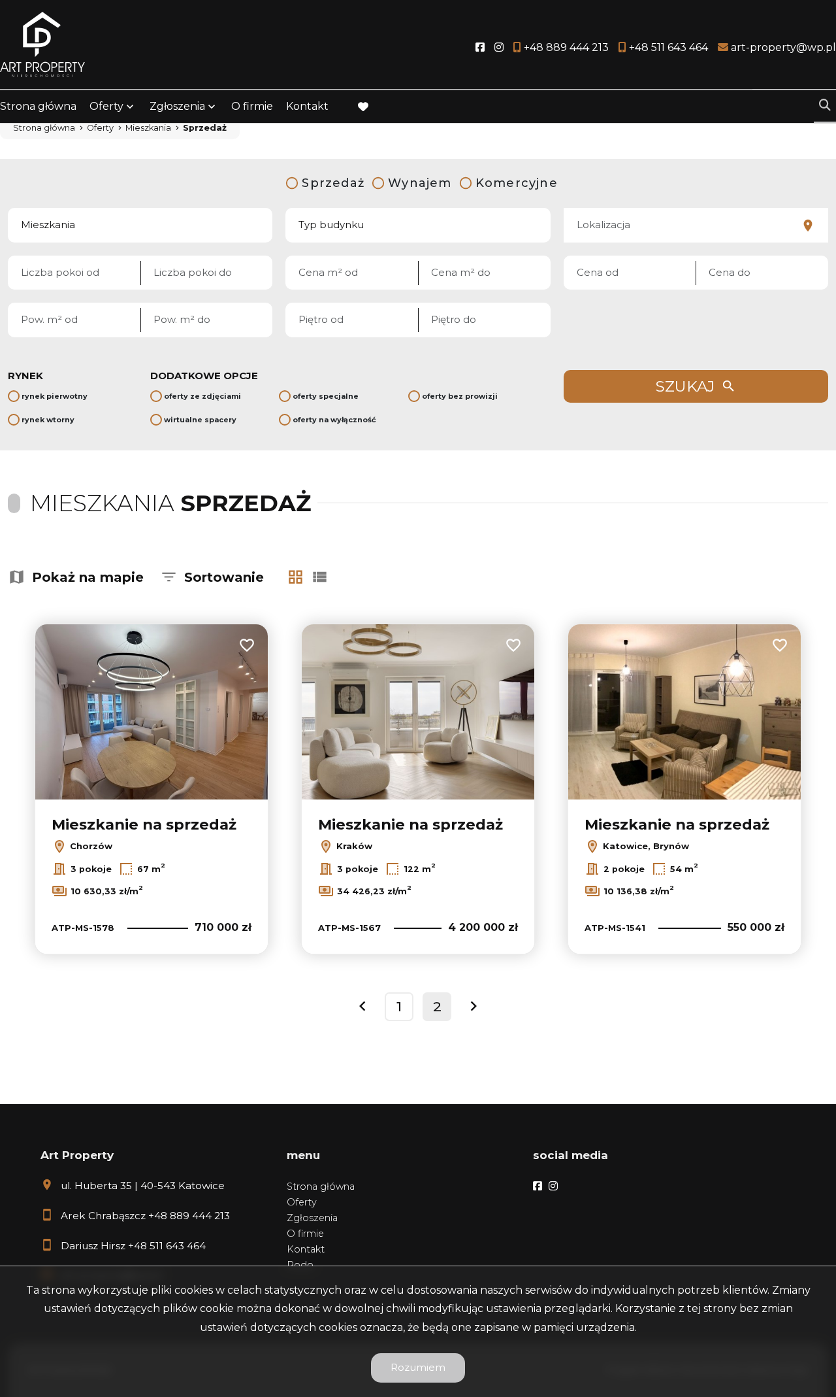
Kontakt (307, 106)
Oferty (106, 106)
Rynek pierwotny (55, 396)
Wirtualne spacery (200, 419)
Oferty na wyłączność (334, 419)
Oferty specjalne (326, 396)
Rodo (300, 1265)
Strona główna (38, 106)
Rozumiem (418, 1367)
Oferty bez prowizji (460, 396)
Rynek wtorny (48, 419)
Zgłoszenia (312, 1218)
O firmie (252, 106)
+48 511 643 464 (167, 1245)
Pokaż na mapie (88, 577)
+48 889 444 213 (189, 1215)
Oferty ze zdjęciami (202, 396)
